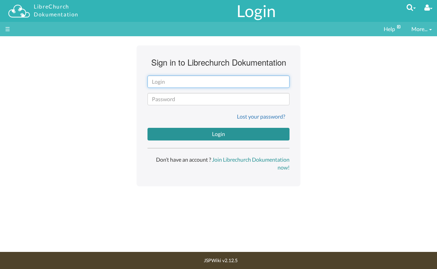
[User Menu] (428, 7)
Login (256, 11)
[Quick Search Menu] (411, 7)
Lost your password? (261, 116)
